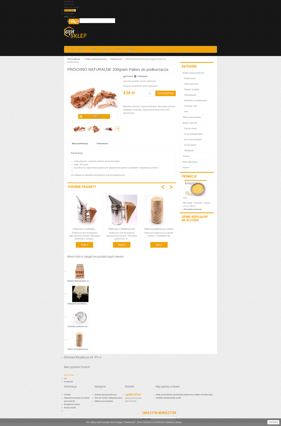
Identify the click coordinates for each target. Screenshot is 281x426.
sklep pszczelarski (164, 395)
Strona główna (73, 59)
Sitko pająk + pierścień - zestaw (196, 203)
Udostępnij (142, 76)
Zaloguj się (69, 1)
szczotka (204, 395)
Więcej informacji (80, 143)
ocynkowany (177, 395)
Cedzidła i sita (190, 106)
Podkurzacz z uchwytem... (84, 229)
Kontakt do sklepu (72, 404)
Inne (186, 111)
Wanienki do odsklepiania (195, 100)
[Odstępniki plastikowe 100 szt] (80, 294)
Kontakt (118, 49)
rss (65, 378)
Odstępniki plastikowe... (77, 304)
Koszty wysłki (70, 408)
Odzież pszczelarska (191, 117)
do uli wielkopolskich (193, 134)
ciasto (178, 398)
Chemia (185, 156)
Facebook (68, 382)
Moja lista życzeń (71, 7)
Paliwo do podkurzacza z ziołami (158, 229)
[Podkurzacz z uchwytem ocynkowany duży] (84, 210)
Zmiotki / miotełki (191, 89)
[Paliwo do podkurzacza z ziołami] (159, 210)
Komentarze (102, 143)
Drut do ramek (190, 128)
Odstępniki (189, 150)
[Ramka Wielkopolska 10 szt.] (80, 271)
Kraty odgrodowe (190, 162)
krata (173, 398)
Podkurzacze (116, 59)
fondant (167, 398)
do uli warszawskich (193, 139)
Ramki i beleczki (189, 123)
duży (210, 395)
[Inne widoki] (69, 128)
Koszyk (70, 10)
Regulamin (106, 49)
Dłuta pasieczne (191, 84)
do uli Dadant (190, 145)
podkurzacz (189, 395)
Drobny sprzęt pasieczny (96, 59)
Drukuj (129, 76)
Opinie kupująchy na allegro (195, 218)
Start (72, 49)
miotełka (159, 398)
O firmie (67, 395)
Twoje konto (69, 14)
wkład (197, 395)
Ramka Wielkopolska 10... (78, 281)
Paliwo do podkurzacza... (78, 349)
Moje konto (69, 4)
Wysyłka (94, 49)
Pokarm (185, 167)
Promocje (82, 49)
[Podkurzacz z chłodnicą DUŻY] (121, 210)
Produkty (129, 49)
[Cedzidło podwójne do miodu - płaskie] (80, 316)
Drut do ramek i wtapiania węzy (108, 398)
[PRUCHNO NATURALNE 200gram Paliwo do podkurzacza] (79, 128)
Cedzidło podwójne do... (78, 326)
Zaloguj (72, 17)
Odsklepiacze (190, 95)
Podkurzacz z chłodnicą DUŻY (121, 229)
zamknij (273, 422)
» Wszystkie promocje (192, 209)
